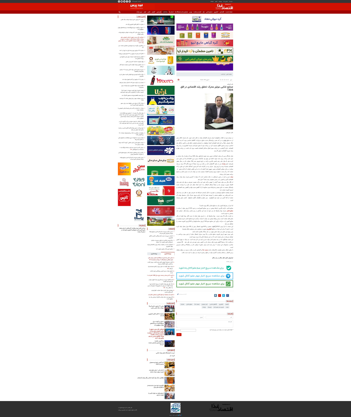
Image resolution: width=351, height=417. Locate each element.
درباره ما (230, 1)
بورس (190, 12)
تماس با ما (225, 1)
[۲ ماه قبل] (170, 365)
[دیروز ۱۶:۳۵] (170, 343)
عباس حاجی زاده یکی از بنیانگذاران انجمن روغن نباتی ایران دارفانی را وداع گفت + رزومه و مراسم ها (160, 259)
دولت (231, 177)
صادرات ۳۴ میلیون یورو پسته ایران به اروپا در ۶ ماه (132, 50)
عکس (149, 12)
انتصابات (171, 229)
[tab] (168, 253)
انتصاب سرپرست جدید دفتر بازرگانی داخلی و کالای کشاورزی (161, 237)
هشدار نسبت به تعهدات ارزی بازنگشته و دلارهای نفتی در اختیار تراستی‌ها (131, 138)
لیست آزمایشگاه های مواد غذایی (165, 353)
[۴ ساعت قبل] (170, 308)
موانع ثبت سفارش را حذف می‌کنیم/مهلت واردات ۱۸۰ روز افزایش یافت (131, 134)
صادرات (182, 304)
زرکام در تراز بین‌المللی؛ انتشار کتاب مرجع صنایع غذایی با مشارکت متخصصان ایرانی (131, 153)
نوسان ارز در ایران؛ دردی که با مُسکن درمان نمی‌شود (131, 82)
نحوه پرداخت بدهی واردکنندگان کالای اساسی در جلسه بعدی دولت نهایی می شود (131, 129)
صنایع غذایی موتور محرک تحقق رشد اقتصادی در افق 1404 (207, 88)
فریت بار (172, 356)
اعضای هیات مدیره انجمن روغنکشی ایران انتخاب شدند (161, 272)
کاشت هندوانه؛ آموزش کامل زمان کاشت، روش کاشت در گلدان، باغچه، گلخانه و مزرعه (160, 263)
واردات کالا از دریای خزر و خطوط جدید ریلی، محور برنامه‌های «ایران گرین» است (132, 104)
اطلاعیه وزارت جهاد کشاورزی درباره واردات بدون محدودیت (132, 86)
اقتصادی (222, 12)
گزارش (153, 12)
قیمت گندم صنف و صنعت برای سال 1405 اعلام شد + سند (160, 276)
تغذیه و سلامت (197, 12)
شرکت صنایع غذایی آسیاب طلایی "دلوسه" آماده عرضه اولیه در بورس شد (131, 143)
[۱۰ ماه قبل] (170, 380)
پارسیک (209, 307)
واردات (223, 163)
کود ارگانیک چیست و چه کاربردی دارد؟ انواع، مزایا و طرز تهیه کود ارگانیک (161, 280)
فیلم (145, 12)
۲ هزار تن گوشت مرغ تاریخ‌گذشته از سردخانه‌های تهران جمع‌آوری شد (157, 323)
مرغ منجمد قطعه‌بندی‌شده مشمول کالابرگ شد (133, 95)
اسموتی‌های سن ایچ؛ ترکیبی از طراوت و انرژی (156, 394)
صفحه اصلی (229, 74)
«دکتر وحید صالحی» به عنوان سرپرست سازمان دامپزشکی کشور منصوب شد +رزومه (162, 241)
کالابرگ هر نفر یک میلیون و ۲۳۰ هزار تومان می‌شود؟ (131, 54)
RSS (130, 1)
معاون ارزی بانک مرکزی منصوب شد (164, 249)
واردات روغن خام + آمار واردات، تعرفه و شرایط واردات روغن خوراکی (131, 33)
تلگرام (122, 1)
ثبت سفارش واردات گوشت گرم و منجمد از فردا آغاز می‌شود (132, 65)
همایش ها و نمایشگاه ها (181, 12)
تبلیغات (212, 1)
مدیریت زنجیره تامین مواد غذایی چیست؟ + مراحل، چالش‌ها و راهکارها (132, 70)
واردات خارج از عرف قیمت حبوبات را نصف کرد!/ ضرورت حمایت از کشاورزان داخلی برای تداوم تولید (132, 91)
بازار (204, 12)
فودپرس (223, 6)
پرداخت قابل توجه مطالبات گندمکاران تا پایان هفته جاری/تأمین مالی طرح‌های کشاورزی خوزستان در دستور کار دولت (132, 230)
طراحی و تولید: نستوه (173, 415)
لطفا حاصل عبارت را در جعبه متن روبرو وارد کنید (221, 330)
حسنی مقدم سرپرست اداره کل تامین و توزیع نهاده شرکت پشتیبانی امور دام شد (161, 232)
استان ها (171, 12)
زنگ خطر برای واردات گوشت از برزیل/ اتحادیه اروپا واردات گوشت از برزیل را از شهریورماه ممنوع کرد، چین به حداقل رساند (160, 286)
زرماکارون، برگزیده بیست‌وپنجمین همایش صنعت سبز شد (156, 343)
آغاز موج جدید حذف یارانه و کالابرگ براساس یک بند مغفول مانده (161, 298)
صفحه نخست (228, 12)
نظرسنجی (159, 12)
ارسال (179, 334)
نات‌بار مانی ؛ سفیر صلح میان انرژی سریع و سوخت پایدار (156, 371)
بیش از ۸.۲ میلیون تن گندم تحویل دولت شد (133, 79)
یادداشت (165, 12)
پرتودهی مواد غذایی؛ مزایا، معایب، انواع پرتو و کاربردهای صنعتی (162, 291)
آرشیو (216, 1)
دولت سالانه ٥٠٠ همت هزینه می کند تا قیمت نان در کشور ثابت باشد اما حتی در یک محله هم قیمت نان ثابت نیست (131, 123)
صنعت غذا (205, 250)
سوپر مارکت (139, 12)
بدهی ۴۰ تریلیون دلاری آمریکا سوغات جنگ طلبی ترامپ (156, 307)
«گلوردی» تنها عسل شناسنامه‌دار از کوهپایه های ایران (155, 386)
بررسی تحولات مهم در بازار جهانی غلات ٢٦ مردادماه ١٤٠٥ (132, 99)
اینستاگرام (119, 1)
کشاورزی (216, 12)
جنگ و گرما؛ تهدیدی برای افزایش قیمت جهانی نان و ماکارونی (131, 75)
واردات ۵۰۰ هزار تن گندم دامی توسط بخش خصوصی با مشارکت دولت (131, 109)
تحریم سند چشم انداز (219, 307)
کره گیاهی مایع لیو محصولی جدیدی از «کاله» (157, 363)
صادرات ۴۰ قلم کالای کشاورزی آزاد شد (156, 315)
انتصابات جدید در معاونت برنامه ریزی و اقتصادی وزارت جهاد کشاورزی (160, 245)
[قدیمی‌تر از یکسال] (170, 388)
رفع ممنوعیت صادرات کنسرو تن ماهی (135, 62)
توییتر (124, 1)
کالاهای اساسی (213, 304)
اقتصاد (227, 304)
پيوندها (220, 1)
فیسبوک (127, 1)
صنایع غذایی (209, 12)
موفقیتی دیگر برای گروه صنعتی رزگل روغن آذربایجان (150, 378)
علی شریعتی (230, 84)
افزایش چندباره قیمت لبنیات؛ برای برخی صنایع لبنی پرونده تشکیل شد (132, 57)
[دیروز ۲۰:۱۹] (170, 332)
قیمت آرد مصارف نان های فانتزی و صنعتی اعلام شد (160, 295)
